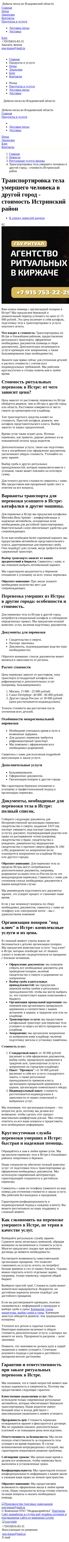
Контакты (8, 18)
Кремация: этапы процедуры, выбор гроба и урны (27, 1311)
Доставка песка (19, 28)
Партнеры (58, 1510)
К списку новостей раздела (27, 218)
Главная (7, 7)
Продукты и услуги (14, 21)
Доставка (15, 31)
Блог (5, 37)
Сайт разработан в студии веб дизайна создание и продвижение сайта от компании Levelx (34, 1516)
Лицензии (8, 14)
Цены (5, 11)
